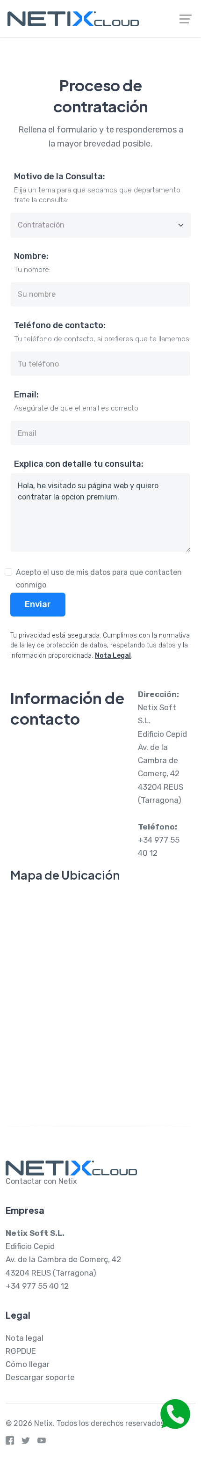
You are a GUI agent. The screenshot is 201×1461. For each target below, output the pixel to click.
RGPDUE (21, 1351)
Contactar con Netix (41, 1181)
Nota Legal (113, 656)
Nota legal (24, 1338)
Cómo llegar (28, 1364)
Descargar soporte (40, 1377)
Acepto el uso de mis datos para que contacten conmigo (99, 578)
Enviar (38, 604)
